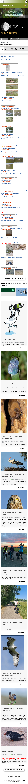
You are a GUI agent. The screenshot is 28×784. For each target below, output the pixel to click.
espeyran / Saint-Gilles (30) (6, 183)
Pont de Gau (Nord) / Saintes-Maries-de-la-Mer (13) (11, 125)
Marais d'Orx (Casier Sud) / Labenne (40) (9, 214)
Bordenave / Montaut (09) (6, 59)
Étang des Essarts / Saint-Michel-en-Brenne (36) (10, 207)
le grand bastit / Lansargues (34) (7, 196)
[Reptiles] (12, 49)
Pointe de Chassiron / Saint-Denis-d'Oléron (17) (10, 141)
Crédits (19, 776)
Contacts (15, 776)
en (26, 5)
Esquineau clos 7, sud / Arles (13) (7, 97)
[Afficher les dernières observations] (7, 44)
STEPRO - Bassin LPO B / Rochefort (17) (9, 145)
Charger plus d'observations (14, 278)
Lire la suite (21, 347)
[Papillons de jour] (23, 49)
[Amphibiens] (16, 49)
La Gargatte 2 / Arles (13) (6, 100)
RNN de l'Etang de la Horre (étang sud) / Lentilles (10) (11, 72)
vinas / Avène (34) (4, 204)
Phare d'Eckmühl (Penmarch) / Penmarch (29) (10, 170)
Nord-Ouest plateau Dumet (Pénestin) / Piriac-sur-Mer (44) (12, 220)
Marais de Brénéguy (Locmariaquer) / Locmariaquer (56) (12, 257)
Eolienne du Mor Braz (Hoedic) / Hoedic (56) (9, 237)
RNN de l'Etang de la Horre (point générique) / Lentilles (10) (12, 75)
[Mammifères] (5, 49)
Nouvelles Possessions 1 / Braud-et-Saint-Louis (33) (11, 193)
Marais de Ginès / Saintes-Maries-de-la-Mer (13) (10, 108)
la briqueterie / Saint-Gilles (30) (7, 186)
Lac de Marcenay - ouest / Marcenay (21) (9, 148)
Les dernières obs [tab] (4, 42)
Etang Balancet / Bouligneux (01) (7, 56)
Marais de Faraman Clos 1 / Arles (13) (8, 105)
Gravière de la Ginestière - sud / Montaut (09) (9, 63)
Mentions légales (10, 776)
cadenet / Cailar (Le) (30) (6, 180)
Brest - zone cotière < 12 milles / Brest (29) (9, 151)
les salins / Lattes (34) (5, 201)
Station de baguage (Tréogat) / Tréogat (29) (9, 177)
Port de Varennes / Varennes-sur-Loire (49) (9, 225)
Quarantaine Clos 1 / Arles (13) (7, 134)
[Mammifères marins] (9, 49)
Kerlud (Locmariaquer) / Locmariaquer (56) (9, 242)
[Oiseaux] (2, 49)
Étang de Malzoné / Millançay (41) (7, 217)
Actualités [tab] (3, 298)
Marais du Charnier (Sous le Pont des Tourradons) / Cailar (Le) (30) (14, 190)
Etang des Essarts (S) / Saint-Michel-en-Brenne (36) (11, 210)
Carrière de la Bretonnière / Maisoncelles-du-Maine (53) (11, 228)
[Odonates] (19, 49)
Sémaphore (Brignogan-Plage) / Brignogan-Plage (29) (11, 173)
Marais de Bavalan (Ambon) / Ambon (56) (9, 267)
